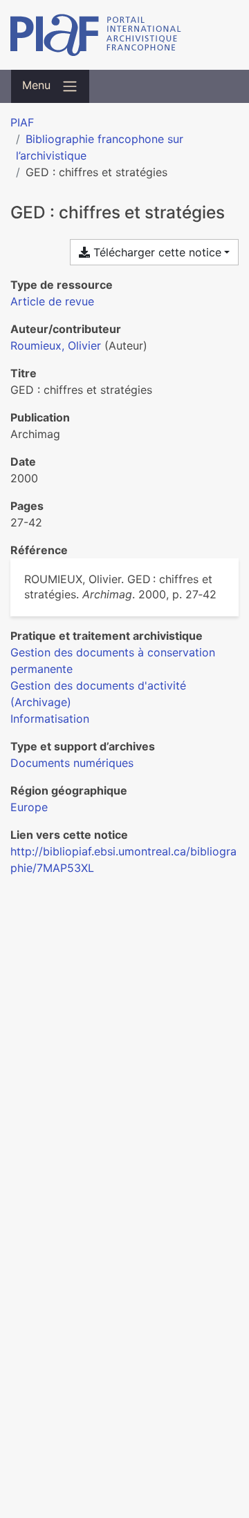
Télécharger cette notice (155, 252)
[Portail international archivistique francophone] (124, 35)
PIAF (22, 122)
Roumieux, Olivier (55, 345)
